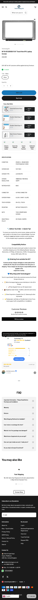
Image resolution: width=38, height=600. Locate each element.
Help (22, 543)
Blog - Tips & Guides (7, 528)
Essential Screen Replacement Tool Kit (16, 108)
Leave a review (19, 359)
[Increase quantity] (10, 86)
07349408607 (9, 570)
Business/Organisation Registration (27, 529)
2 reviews (8, 373)
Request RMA (24, 540)
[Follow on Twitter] (7, 577)
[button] (3, 372)
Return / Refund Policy (8, 538)
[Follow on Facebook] (3, 577)
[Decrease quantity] (4, 86)
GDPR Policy (5, 535)
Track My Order (25, 537)
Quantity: (4, 82)
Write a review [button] (19, 319)
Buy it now (19, 98)
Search (4, 544)
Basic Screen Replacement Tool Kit (16, 134)
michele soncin (10, 371)
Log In (22, 525)
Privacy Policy (6, 531)
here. (25, 335)
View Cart (23, 534)
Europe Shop (19, 492)
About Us (4, 525)
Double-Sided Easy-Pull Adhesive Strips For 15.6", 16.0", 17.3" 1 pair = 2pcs (16, 125)
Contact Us (5, 541)
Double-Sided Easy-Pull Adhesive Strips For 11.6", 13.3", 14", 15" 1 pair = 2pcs (16, 117)
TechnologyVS (6, 48)
